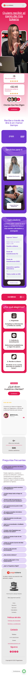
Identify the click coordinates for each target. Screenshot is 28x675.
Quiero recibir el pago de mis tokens (14, 16)
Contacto (14, 629)
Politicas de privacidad (14, 620)
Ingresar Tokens (12, 237)
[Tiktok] (15, 652)
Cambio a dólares (12, 246)
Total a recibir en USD (13, 274)
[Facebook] (13, 652)
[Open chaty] (24, 671)
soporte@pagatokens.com (14, 643)
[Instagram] (11, 652)
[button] (23, 5)
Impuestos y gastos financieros (13, 268)
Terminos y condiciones (14, 624)
